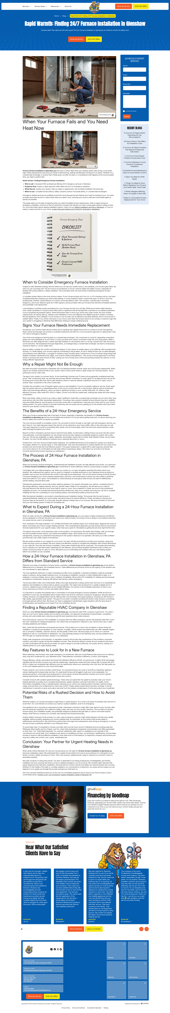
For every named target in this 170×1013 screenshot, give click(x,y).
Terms (134, 111)
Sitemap (106, 1008)
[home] (93, 6)
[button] (26, 6)
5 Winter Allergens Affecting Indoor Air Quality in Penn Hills (135, 192)
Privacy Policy (66, 1008)
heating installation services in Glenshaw (89, 207)
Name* (125, 65)
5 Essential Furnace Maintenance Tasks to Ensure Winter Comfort (135, 172)
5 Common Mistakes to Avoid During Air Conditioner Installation (134, 164)
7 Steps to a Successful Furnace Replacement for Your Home (134, 199)
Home (56, 16)
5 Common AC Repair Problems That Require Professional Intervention (134, 150)
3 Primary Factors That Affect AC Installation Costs (134, 142)
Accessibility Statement (94, 1008)
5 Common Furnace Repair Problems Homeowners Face (134, 157)
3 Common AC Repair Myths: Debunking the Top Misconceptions (134, 135)
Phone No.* (127, 84)
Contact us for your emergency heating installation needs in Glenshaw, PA (64, 775)
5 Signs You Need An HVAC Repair (135, 178)
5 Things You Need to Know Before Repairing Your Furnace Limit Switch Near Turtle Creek (134, 185)
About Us (68, 6)
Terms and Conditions (78, 1008)
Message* (126, 93)
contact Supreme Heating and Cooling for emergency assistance (75, 209)
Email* (125, 75)
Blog (64, 16)
